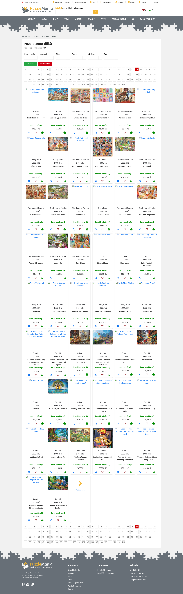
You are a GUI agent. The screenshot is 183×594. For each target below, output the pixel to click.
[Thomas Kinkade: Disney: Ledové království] (96, 375)
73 (79, 80)
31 (25, 74)
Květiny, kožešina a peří (80, 409)
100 (65, 85)
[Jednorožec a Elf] (51, 472)
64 (39, 80)
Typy (103, 19)
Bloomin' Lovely (124, 166)
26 (137, 69)
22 (119, 69)
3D (133, 19)
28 (146, 69)
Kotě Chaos (80, 263)
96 (48, 85)
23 (123, 69)
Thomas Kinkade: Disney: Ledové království (103, 362)
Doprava (120, 2)
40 (66, 74)
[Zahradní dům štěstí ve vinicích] (96, 423)
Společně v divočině (102, 311)
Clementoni (80, 451)
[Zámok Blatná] (96, 278)
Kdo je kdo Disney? (103, 166)
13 (79, 69)
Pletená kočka (125, 311)
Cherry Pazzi (147, 111)
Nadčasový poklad (147, 118)
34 (39, 74)
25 (132, 69)
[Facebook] (23, 585)
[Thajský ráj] (29, 326)
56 (137, 74)
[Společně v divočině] (96, 326)
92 (30, 85)
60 (154, 74)
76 (92, 80)
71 (70, 80)
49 (106, 74)
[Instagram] (32, 585)
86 (137, 80)
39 (61, 74)
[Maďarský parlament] (51, 132)
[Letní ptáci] (51, 278)
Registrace (58, 2)
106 (92, 85)
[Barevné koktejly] (96, 132)
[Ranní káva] (74, 229)
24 (128, 69)
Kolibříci (36, 409)
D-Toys (36, 111)
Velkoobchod (106, 2)
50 (110, 74)
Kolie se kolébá (125, 118)
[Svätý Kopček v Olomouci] (140, 278)
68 (57, 80)
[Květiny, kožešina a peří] (74, 423)
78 (101, 80)
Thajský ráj (36, 311)
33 (34, 74)
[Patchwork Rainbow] (74, 181)
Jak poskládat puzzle (138, 580)
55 (132, 74)
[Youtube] (27, 585)
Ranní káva (80, 215)
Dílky (55, 19)
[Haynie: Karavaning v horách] (51, 520)
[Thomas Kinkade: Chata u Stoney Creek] (140, 472)
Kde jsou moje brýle (147, 215)
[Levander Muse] (96, 229)
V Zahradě (147, 166)
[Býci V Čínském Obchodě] (74, 132)
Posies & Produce (36, 263)
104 (83, 85)
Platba (132, 2)
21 (114, 69)
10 (66, 69)
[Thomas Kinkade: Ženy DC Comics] (74, 374)
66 (48, 80)
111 (114, 85)
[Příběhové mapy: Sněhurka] (74, 472)
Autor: (74, 54)
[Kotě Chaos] (74, 278)
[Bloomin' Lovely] (118, 181)
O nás (70, 580)
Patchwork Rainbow (80, 166)
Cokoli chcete (35, 215)
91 (25, 85)
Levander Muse (102, 215)
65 (43, 80)
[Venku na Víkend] (51, 229)
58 (146, 74)
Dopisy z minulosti (58, 311)
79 (106, 80)
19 (106, 69)
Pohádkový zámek (35, 457)
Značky (91, 19)
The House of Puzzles (80, 111)
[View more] (36, 92)
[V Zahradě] (140, 181)
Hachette (102, 160)
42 (74, 74)
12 (74, 69)
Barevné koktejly (102, 118)
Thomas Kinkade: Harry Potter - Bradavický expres (58, 362)
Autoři (78, 19)
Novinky (31, 19)
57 (141, 74)
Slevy (44, 19)
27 (141, 69)
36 (48, 74)
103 (79, 85)
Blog (93, 2)
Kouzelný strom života (58, 409)
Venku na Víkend (58, 215)
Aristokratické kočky (147, 409)
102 (74, 85)
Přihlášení (67, 2)
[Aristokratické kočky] (140, 423)
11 (70, 69)
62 (30, 80)
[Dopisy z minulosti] (51, 326)
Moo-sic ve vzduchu (80, 311)
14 (83, 69)
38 (57, 74)
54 (128, 74)
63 (34, 80)
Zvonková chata (124, 215)
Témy (66, 19)
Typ (105, 54)
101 (70, 85)
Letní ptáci (58, 263)
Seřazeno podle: (29, 54)
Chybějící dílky (135, 570)
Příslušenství (119, 19)
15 (88, 69)
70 (66, 80)
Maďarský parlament (58, 118)
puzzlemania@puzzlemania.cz (33, 575)
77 (97, 80)
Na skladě (43, 54)
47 (97, 74)
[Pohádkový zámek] (29, 472)
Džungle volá (36, 166)
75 (88, 80)
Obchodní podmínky (75, 583)
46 (92, 74)
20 (110, 69)
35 (43, 74)
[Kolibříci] (29, 423)
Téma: (58, 54)
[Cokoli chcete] (29, 229)
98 (57, 85)
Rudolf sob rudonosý (35, 118)
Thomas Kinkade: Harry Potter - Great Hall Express (35, 362)
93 (34, 85)
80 (110, 80)
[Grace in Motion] (51, 181)
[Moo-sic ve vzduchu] (74, 326)
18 (101, 69)
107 (96, 85)
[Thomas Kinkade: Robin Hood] (118, 374)
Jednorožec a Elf (58, 457)
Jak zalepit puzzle (137, 573)
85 (132, 80)
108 (101, 85)
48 (101, 74)
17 (97, 69)
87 (141, 80)
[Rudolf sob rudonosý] (29, 132)
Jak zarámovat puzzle (138, 576)
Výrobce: (91, 54)
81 (114, 80)
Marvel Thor (147, 360)
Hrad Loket (124, 263)
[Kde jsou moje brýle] (140, 229)
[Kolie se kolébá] (118, 132)
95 (43, 85)
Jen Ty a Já (147, 311)
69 (61, 80)
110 (110, 85)
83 (123, 80)
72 (74, 80)
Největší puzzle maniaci (106, 573)
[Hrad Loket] (118, 278)
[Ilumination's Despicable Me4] (96, 472)
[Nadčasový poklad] (140, 132)
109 (105, 85)
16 (92, 69)
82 (119, 80)
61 (25, 80)
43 (79, 74)
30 (154, 69)
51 (114, 74)
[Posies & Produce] (29, 278)
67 (52, 80)
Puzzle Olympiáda (74, 586)
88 (146, 80)
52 (119, 74)
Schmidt (36, 353)
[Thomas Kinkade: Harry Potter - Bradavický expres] (51, 375)
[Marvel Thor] (140, 374)
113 (123, 85)
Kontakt (143, 2)
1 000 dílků (36, 114)
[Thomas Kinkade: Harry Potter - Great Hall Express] (29, 375)
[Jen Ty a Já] (140, 326)
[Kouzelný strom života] (51, 423)
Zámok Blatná (102, 263)
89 (150, 80)
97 (52, 85)
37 (52, 74)
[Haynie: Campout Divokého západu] (29, 520)
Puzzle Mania (27, 36)
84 (128, 80)
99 (61, 85)
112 (119, 85)
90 (154, 80)
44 (83, 74)
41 (70, 74)
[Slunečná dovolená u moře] (118, 423)
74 (83, 80)
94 (39, 85)
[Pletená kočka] (118, 326)
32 (30, 74)
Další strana (80, 490)
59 (150, 74)
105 (87, 85)
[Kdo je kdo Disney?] (96, 181)
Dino (102, 256)
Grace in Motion (58, 166)
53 (123, 74)
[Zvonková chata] (118, 229)
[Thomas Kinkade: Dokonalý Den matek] (118, 472)
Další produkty (147, 19)
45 (88, 74)
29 (150, 69)
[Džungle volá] (29, 181)
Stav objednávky (80, 2)
